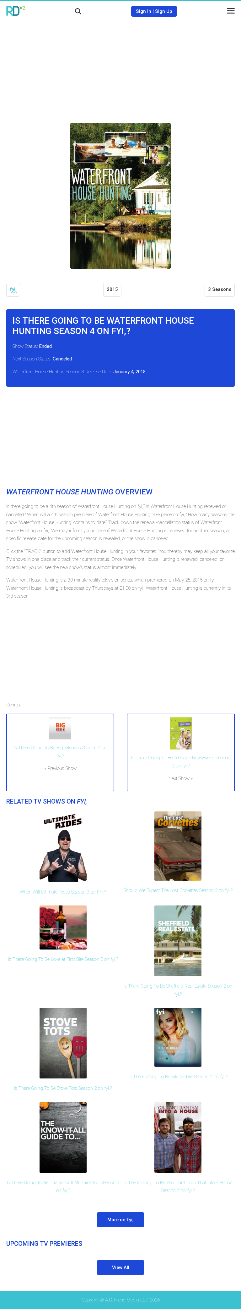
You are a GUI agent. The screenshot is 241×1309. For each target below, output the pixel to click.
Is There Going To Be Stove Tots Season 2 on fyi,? (63, 1088)
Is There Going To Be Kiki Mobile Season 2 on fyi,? (178, 1076)
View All (120, 1267)
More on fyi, (120, 1220)
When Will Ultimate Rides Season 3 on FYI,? (63, 892)
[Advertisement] (120, 67)
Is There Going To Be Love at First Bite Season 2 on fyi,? (63, 959)
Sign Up (163, 11)
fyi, (13, 289)
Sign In (143, 11)
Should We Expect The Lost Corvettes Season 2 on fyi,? (178, 890)
